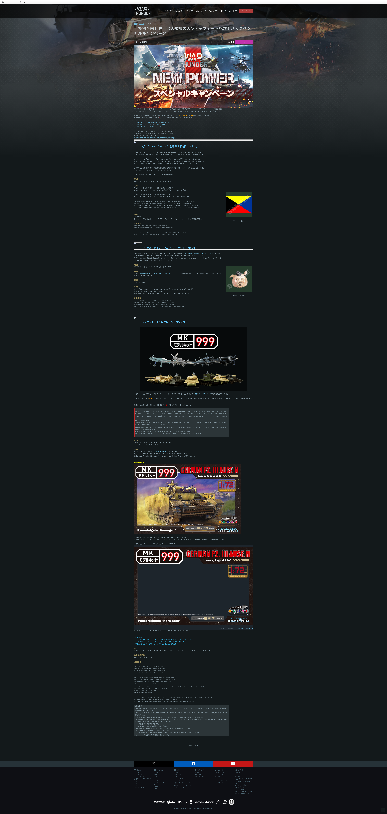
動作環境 (237, 776)
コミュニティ (199, 11)
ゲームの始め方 (139, 774)
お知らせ (157, 774)
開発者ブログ (158, 786)
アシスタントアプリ (140, 787)
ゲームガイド (165, 11)
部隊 (135, 785)
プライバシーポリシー (242, 785)
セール (156, 780)
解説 (155, 788)
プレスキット (178, 780)
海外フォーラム (199, 776)
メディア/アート (159, 782)
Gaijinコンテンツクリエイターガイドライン (183, 786)
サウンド (217, 776)
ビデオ (176, 772)
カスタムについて (220, 772)
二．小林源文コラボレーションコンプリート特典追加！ (151, 124)
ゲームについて (139, 772)
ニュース (177, 11)
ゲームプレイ (246, 11)
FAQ (236, 774)
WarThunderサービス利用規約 (243, 779)
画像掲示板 (198, 774)
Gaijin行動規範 (239, 787)
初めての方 (382, 1)
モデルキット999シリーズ (203, 394)
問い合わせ (238, 772)
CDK (216, 778)
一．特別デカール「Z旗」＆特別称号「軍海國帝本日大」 (152, 122)
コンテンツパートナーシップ (182, 783)
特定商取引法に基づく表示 (243, 791)
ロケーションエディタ (222, 780)
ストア (222, 11)
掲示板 (197, 772)
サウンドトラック (180, 778)
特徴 (135, 781)
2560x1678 (249, 628)
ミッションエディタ (221, 782)
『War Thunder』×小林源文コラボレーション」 (198, 254)
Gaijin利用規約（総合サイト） (243, 782)
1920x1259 (240, 628)
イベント (244, 42)
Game (139, 770)
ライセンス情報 (240, 789)
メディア (187, 11)
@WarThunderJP (161, 451)
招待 (135, 783)
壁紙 (175, 776)
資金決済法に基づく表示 (242, 793)
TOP (135, 24)
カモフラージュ (219, 774)
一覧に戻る (193, 745)
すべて (156, 772)
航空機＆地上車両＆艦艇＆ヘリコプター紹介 (142, 779)
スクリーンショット (180, 774)
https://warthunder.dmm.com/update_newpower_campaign (154, 138)
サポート (231, 11)
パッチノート (158, 784)
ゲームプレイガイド (140, 776)
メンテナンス (158, 776)
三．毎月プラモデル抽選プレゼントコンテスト (149, 127)
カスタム (211, 11)
